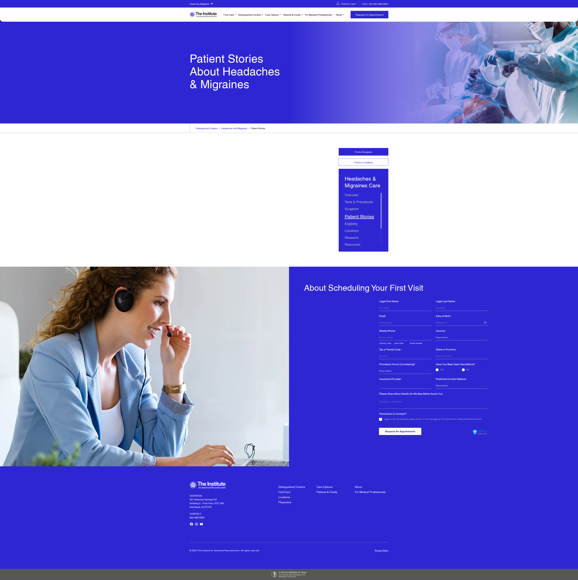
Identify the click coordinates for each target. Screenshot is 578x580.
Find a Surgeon (363, 151)
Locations (352, 230)
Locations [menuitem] (284, 496)
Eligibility (351, 223)
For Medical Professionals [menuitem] (318, 14)
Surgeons (352, 208)
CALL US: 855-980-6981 (375, 3)
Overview (351, 194)
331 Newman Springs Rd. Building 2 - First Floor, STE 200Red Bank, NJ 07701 (207, 503)
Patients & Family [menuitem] (292, 14)
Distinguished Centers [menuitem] (249, 14)
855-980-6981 (197, 517)
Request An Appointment (370, 14)
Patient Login (348, 3)
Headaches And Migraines (234, 128)
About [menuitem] (339, 14)
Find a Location (363, 162)
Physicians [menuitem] (284, 502)
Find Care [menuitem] (229, 14)
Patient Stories (359, 216)
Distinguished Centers (207, 128)
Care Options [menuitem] (272, 14)
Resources (352, 244)
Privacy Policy (381, 550)
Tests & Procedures (359, 201)
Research (352, 237)
